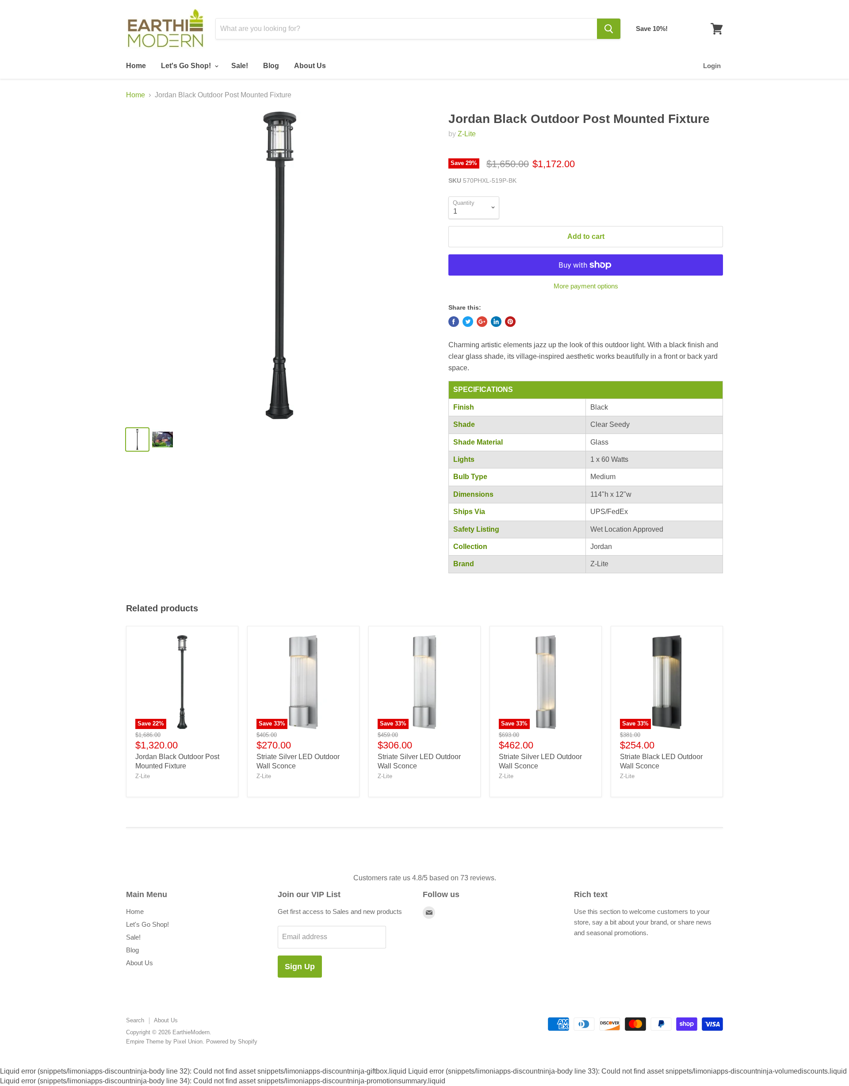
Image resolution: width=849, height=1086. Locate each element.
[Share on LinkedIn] (496, 321)
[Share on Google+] (482, 321)
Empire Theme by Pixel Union (164, 1041)
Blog (271, 65)
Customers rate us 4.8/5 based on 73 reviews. (424, 878)
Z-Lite (467, 134)
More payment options (586, 286)
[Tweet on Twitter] (468, 321)
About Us (310, 65)
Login (712, 65)
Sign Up (300, 966)
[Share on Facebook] (453, 321)
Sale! (239, 65)
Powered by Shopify (231, 1041)
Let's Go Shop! (187, 65)
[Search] (608, 29)
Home (136, 65)
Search (135, 1020)
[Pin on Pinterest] (510, 321)
